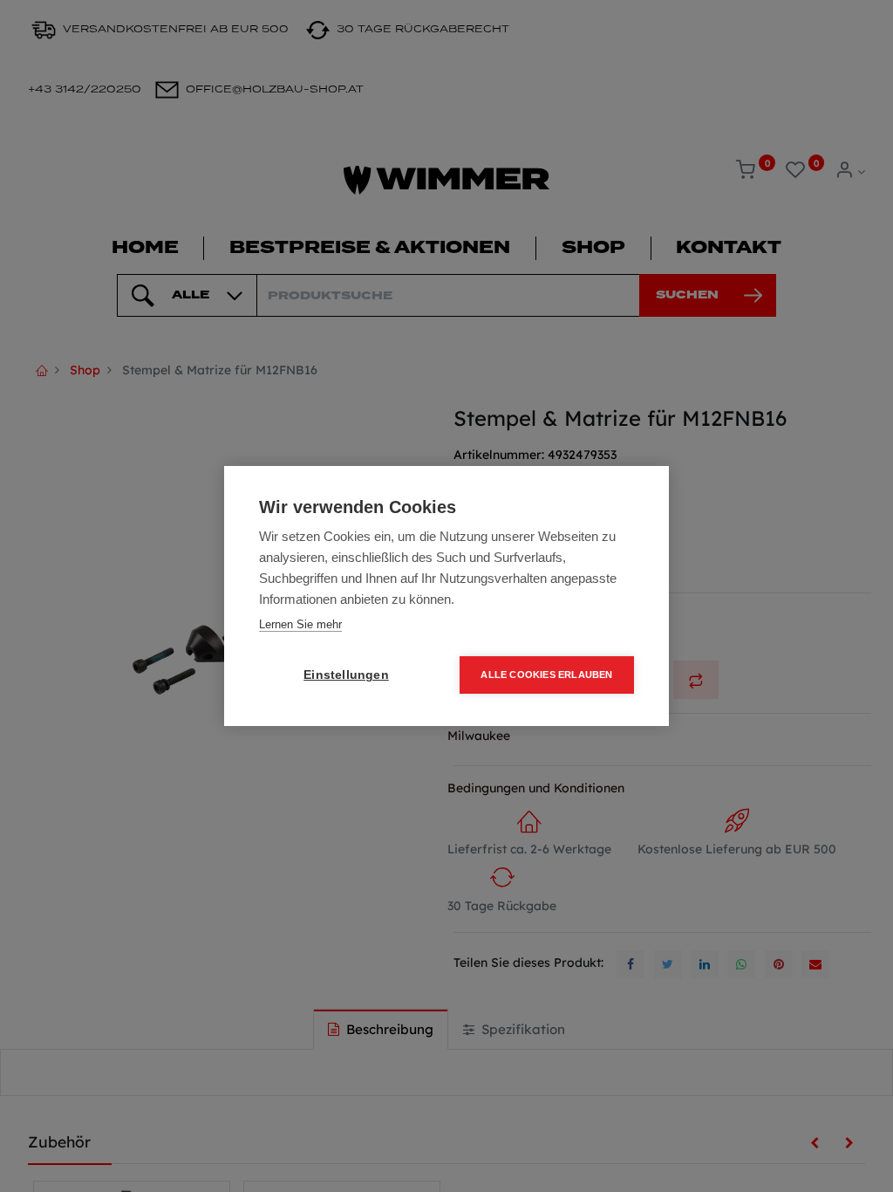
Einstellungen (346, 675)
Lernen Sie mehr (300, 624)
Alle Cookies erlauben (546, 674)
